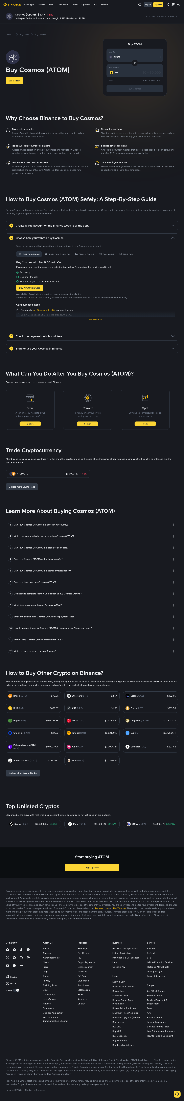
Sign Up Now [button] (14, 80)
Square (85, 4)
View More (94, 319)
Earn (74, 4)
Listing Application (121, 953)
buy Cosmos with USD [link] (44, 309)
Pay (79, 957)
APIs (149, 1012)
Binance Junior (85, 966)
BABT (80, 994)
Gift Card (82, 976)
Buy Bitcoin (118, 1022)
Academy (82, 971)
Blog (45, 989)
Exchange (83, 948)
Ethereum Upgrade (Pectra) (126, 1017)
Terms (46, 976)
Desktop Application (53, 1012)
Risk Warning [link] (119, 908)
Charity (81, 1003)
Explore (30, 424)
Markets (41, 4)
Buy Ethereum (119, 1040)
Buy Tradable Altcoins (123, 1045)
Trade (145, 424)
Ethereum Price (120, 995)
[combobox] (115, 72)
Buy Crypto (29, 4)
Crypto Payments (86, 962)
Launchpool (83, 980)
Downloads (48, 1008)
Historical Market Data (158, 966)
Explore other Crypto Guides (23, 772)
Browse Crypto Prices (123, 986)
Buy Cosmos (135, 88)
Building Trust (50, 985)
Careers (47, 953)
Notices (47, 1003)
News (46, 962)
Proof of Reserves (156, 976)
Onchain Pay (118, 966)
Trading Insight (154, 971)
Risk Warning (49, 999)
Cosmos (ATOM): (26, 14)
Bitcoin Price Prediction (124, 1008)
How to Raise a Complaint (160, 1035)
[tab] (29, 254)
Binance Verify (154, 1017)
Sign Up (158, 4)
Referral (151, 953)
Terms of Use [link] (101, 908)
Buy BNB (116, 1026)
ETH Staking (84, 989)
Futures (62, 4)
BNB (149, 957)
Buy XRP (116, 1031)
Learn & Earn (118, 981)
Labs (114, 962)
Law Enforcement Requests (161, 1031)
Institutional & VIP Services (125, 957)
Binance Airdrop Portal (158, 1026)
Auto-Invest (83, 985)
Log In (148, 4)
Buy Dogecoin (119, 1035)
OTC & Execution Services (160, 962)
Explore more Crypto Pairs (22, 486)
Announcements (51, 957)
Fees (149, 1008)
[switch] (16, 990)
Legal (45, 971)
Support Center (154, 995)
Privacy (46, 980)
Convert (87, 424)
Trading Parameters (156, 1022)
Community (49, 994)
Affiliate (151, 948)
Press (45, 966)
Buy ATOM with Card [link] (29, 287)
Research (82, 999)
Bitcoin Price (118, 991)
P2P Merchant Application (125, 948)
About (46, 948)
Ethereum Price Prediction (125, 1012)
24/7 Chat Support (156, 991)
